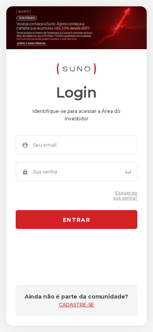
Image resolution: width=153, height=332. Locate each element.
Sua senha (45, 172)
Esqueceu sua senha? (125, 195)
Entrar (76, 219)
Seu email (44, 145)
